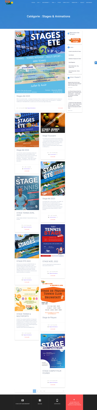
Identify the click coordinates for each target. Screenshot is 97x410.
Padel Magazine (72, 62)
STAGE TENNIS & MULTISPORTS (24, 315)
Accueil (33, 2)
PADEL (53, 2)
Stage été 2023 (48, 198)
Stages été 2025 (23, 96)
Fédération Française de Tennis (75, 58)
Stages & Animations (31, 108)
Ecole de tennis (27, 168)
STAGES (59, 2)
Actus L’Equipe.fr (75, 77)
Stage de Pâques (49, 317)
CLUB (38, 2)
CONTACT (82, 2)
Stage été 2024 (23, 150)
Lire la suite (60, 108)
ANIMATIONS (74, 2)
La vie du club (53, 154)
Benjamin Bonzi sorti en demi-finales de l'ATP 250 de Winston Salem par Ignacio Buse (74, 84)
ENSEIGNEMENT (45, 2)
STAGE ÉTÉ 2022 (24, 261)
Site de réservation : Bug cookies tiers (74, 66)
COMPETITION (66, 2)
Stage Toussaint (49, 136)
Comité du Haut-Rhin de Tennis (75, 51)
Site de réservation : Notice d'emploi (74, 71)
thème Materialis (77, 404)
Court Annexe (71, 55)
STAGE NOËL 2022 (50, 261)
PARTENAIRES (89, 2)
